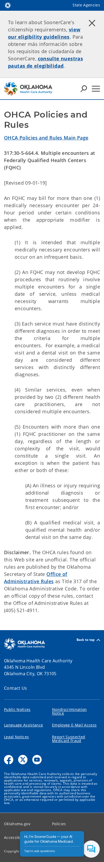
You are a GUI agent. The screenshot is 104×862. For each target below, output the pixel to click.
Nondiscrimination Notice (69, 711)
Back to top (86, 640)
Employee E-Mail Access (74, 725)
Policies (59, 823)
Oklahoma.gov (17, 823)
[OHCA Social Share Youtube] (37, 759)
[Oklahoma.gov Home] (7, 5)
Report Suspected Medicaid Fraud (68, 738)
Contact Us (15, 688)
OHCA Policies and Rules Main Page (46, 137)
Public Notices (17, 709)
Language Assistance (23, 725)
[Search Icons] (83, 88)
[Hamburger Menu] (96, 89)
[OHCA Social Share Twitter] (22, 759)
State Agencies (86, 5)
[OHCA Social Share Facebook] (8, 759)
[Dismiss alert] (92, 23)
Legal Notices (16, 736)
